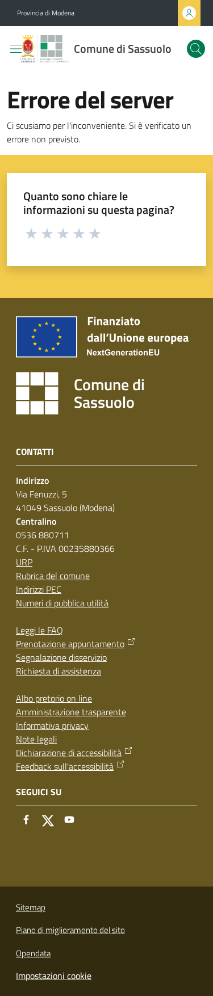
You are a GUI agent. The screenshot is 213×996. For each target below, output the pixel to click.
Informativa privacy (52, 725)
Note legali (36, 739)
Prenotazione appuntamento (70, 644)
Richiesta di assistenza (58, 671)
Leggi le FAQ (39, 630)
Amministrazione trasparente (71, 712)
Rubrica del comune (53, 576)
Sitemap (30, 907)
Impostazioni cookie (53, 975)
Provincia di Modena (45, 13)
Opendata (33, 953)
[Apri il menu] (16, 49)
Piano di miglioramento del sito (70, 929)
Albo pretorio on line (54, 698)
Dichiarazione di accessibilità (69, 752)
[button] (196, 49)
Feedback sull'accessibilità (65, 766)
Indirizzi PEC (38, 589)
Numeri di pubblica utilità (62, 603)
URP (24, 562)
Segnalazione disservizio (61, 657)
